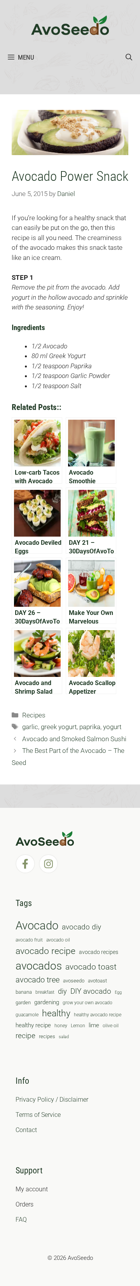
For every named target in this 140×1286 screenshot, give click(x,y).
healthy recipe (33, 1025)
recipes (47, 1036)
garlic (30, 727)
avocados (39, 965)
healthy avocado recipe (97, 1014)
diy (62, 991)
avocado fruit (29, 940)
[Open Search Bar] (129, 57)
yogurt (112, 727)
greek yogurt (59, 727)
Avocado (37, 925)
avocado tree (38, 979)
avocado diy (81, 926)
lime (94, 1025)
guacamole (27, 1014)
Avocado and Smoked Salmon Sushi (74, 739)
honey (60, 1025)
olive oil (111, 1025)
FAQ (21, 1219)
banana (24, 992)
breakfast (44, 992)
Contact (26, 1130)
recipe (25, 1036)
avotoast (97, 981)
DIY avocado (90, 991)
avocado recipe (45, 951)
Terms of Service (38, 1114)
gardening (46, 1002)
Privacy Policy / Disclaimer (52, 1099)
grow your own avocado (87, 1002)
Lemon (78, 1025)
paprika (89, 727)
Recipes (34, 715)
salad (64, 1036)
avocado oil (58, 940)
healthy (56, 1013)
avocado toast (91, 967)
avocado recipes (98, 952)
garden (23, 1002)
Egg (118, 992)
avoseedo (73, 981)
